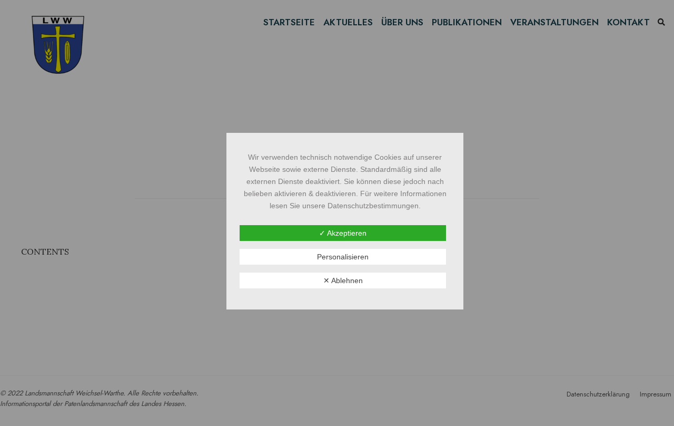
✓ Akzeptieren (342, 233)
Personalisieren (343, 257)
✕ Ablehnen (343, 280)
